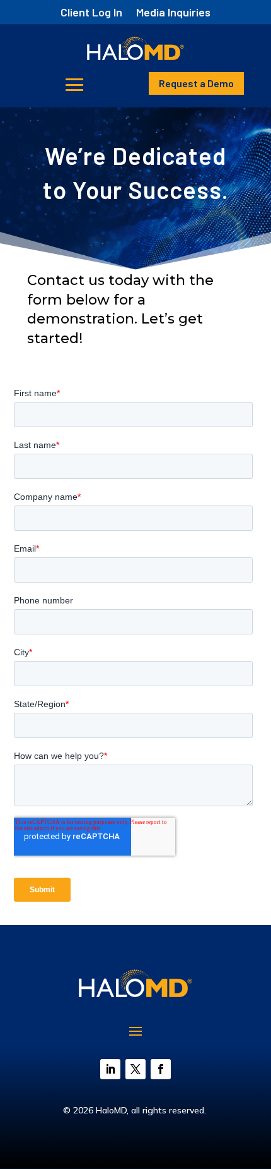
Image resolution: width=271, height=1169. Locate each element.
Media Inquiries (173, 13)
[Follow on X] (135, 1069)
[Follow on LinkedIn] (110, 1069)
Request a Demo (196, 83)
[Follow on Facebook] (161, 1069)
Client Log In (91, 13)
